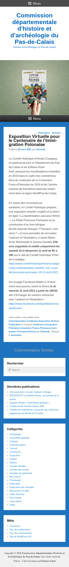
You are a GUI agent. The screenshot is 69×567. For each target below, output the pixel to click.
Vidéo (12, 505)
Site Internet (15, 498)
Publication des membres (22, 487)
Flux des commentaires (21, 533)
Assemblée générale (19, 438)
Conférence (33, 321)
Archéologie (15, 434)
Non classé (15, 476)
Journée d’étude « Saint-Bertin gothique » (30, 402)
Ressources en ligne (19, 490)
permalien (16, 335)
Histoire (55, 321)
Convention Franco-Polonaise (35, 328)
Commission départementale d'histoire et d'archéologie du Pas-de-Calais (34, 28)
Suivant (58, 132)
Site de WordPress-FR (20, 536)
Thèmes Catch (48, 561)
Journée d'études (18, 466)
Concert (13, 448)
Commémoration (17, 321)
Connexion (15, 526)
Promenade (15, 480)
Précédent (42, 132)
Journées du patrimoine (21, 473)
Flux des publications (20, 529)
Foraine (13, 459)
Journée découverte (19, 469)
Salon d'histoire (17, 494)
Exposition (44, 321)
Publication (15, 324)
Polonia (32, 331)
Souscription (16, 501)
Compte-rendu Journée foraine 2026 (27, 406)
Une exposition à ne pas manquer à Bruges (30, 392)
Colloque (14, 441)
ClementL (41, 149)
